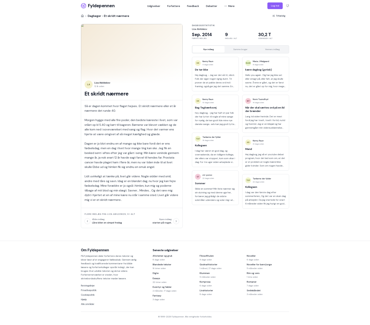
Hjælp (84, 299)
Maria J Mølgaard (261, 61)
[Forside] (82, 15)
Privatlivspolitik (89, 290)
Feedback (193, 6)
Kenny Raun (207, 61)
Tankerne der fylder (211, 137)
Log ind (275, 5)
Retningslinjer (88, 285)
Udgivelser (153, 6)
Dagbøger (94, 16)
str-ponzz (207, 175)
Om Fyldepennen (95, 250)
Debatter (211, 6)
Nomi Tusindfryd (260, 99)
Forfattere (173, 6)
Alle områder (87, 304)
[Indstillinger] (287, 5)
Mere (231, 6)
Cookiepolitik (88, 294)
